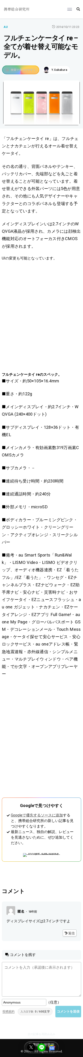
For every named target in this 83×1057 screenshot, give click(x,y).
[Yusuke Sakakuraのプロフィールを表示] (56, 70)
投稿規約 (9, 1011)
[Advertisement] (41, 316)
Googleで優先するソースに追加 (37, 815)
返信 (71, 933)
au (6, 27)
